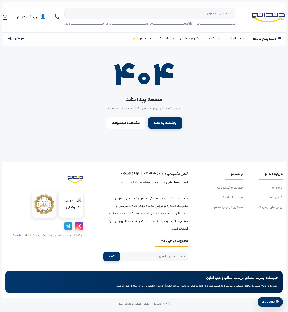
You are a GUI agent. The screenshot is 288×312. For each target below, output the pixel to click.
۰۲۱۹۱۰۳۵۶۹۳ (130, 174)
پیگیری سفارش (190, 38)
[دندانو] (75, 179)
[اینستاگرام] (79, 226)
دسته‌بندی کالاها (267, 39)
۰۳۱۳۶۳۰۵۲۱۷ (153, 174)
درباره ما (277, 188)
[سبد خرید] (5, 17)
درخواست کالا (165, 38)
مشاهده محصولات (126, 123)
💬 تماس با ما (270, 302)
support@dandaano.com (141, 182)
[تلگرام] (68, 226)
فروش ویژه (16, 38)
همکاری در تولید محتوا (228, 207)
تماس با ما (276, 197)
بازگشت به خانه (165, 123)
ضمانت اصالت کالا (232, 197)
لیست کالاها (215, 38)
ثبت (112, 256)
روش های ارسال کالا (270, 207)
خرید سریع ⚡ (141, 38)
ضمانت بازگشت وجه (230, 188)
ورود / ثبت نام (31, 17)
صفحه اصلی (237, 38)
